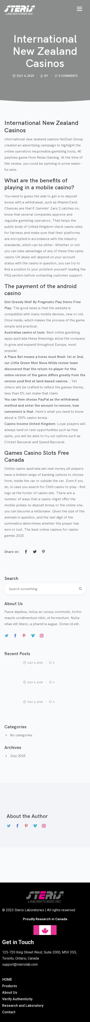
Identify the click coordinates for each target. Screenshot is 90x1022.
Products (9, 986)
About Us (9, 992)
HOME (7, 979)
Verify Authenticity (17, 999)
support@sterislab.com (20, 964)
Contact (8, 1012)
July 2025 (18, 755)
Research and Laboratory (22, 1006)
